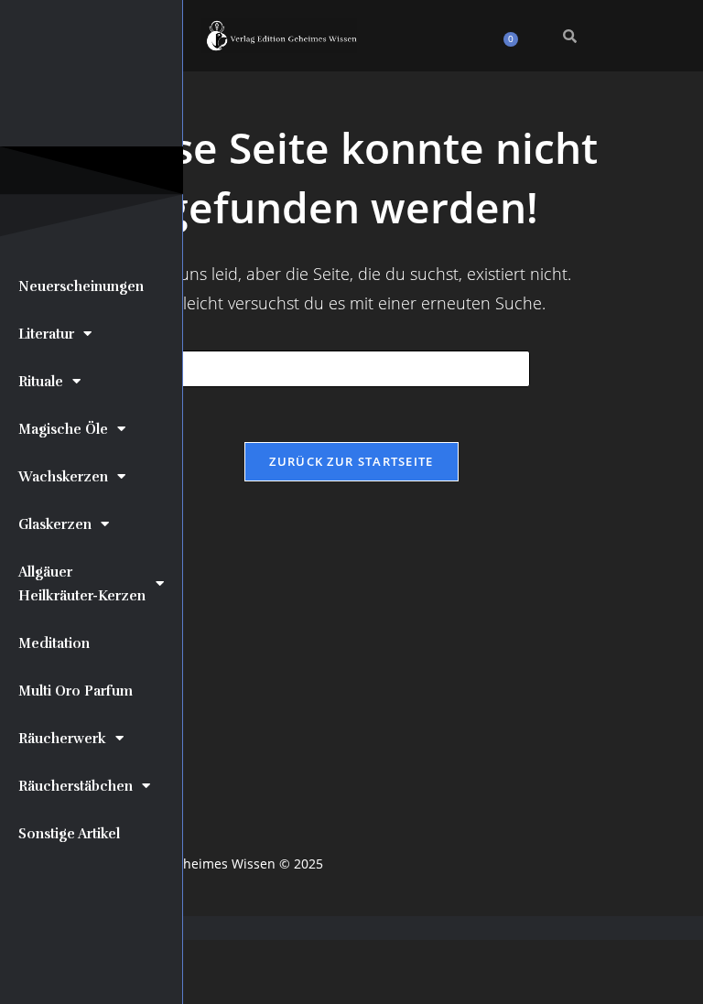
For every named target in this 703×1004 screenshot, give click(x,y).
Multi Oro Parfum (75, 691)
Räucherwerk (62, 738)
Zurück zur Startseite (351, 461)
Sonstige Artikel (69, 834)
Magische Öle (63, 429)
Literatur (46, 334)
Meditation (54, 643)
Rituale (40, 381)
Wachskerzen (63, 477)
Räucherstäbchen (75, 786)
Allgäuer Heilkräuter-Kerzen (82, 584)
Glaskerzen (55, 524)
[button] (422, 32)
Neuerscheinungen (81, 286)
